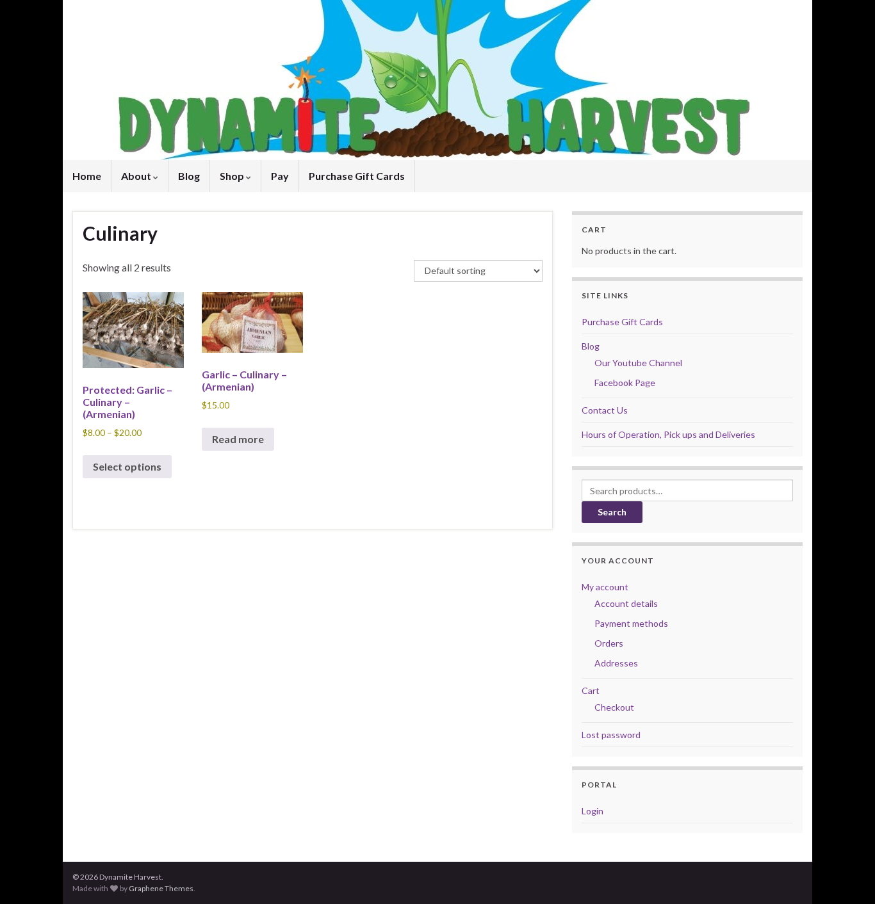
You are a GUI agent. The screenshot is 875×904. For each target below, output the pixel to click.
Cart (591, 690)
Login (592, 810)
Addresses (616, 663)
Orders (608, 643)
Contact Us (605, 410)
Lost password (611, 734)
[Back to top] (846, 875)
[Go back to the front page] (437, 80)
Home (86, 176)
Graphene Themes (161, 888)
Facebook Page (624, 382)
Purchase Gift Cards (357, 176)
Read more (238, 439)
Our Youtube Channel (638, 362)
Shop (233, 176)
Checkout (614, 707)
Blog (189, 176)
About (137, 176)
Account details (626, 603)
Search (612, 511)
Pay (280, 176)
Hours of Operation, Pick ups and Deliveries (668, 434)
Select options (127, 466)
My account (605, 586)
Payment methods (631, 623)
